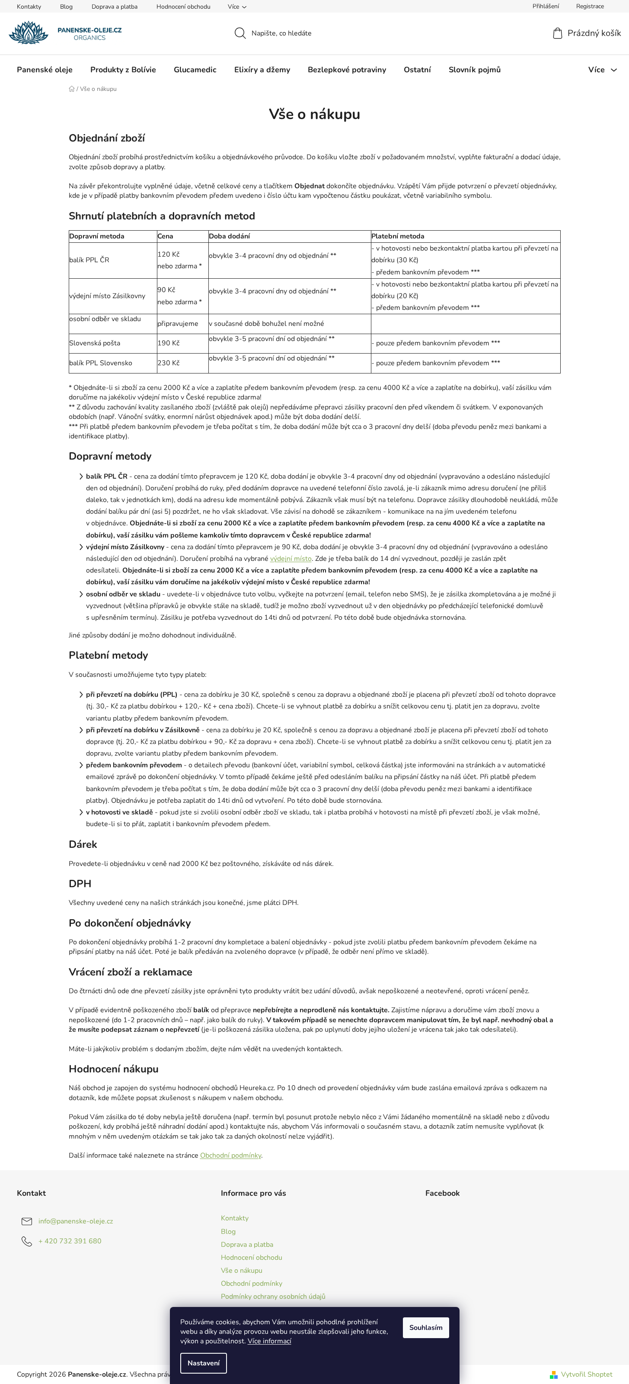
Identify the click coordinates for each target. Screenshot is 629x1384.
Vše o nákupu (241, 1270)
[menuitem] (44, 69)
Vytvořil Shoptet (587, 1374)
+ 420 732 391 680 (70, 1241)
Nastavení (204, 1363)
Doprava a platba (114, 7)
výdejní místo (291, 558)
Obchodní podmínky (230, 1155)
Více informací (269, 1341)
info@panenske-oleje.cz (75, 1221)
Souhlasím (426, 1328)
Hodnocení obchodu (183, 7)
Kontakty (29, 7)
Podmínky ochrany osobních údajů (273, 1296)
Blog (66, 7)
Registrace (590, 6)
